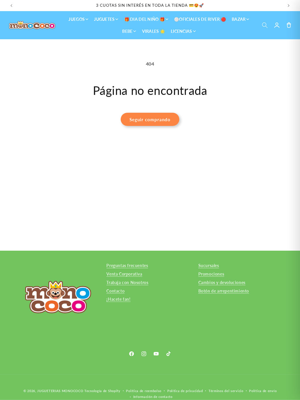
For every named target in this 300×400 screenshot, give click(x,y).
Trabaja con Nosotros (127, 282)
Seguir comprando (150, 119)
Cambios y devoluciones (222, 282)
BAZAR (239, 19)
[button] (264, 25)
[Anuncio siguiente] (288, 5)
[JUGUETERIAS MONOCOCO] (32, 25)
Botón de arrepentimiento (223, 290)
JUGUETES (104, 19)
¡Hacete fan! (118, 299)
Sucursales (208, 265)
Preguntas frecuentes (127, 265)
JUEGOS (77, 19)
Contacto (115, 290)
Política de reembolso (143, 391)
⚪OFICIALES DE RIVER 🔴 (200, 19)
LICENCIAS (181, 31)
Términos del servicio (226, 391)
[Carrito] (288, 25)
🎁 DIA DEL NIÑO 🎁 (144, 19)
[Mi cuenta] (276, 25)
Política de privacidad (185, 391)
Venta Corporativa (124, 273)
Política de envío (263, 391)
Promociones (211, 273)
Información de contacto (153, 397)
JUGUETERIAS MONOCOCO (60, 391)
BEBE (127, 31)
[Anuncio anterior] (11, 5)
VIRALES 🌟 (153, 31)
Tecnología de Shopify (102, 391)
